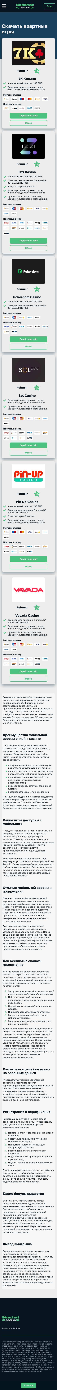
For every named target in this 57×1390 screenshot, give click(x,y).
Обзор (28, 123)
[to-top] (53, 1373)
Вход (49, 6)
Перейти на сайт (29, 115)
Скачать (28, 1385)
